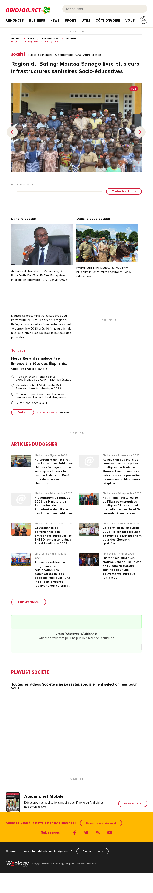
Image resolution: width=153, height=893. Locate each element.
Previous (12, 132)
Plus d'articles (28, 602)
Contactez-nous (92, 851)
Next (140, 132)
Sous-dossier (50, 38)
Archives (65, 413)
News (55, 20)
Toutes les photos (124, 191)
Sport (70, 20)
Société (71, 38)
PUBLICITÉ (75, 32)
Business (37, 20)
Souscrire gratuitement (101, 823)
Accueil (16, 38)
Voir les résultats (47, 413)
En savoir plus (132, 803)
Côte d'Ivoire (108, 20)
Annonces (15, 20)
